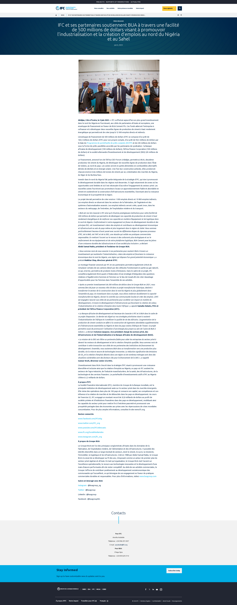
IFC (93, 589)
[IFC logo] (66, 8)
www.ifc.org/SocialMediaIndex (91, 432)
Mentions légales (145, 601)
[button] (180, 8)
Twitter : (81, 490)
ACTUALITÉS (136, 2)
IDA (89, 589)
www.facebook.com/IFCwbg (90, 419)
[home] (56, 15)
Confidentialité (156, 601)
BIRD (84, 589)
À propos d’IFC (61, 601)
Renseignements (177, 601)
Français (103, 601)
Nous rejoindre (167, 8)
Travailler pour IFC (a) (89, 601)
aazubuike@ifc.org (121, 545)
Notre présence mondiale (125, 8)
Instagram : (82, 485)
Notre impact (140, 8)
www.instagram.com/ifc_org (90, 437)
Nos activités (110, 8)
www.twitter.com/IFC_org (89, 423)
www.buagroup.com (147, 476)
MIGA (98, 589)
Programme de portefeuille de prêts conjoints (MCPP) (109, 143)
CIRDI (104, 589)
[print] (177, 15)
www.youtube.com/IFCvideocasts (92, 428)
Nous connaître (98, 8)
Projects (100, 2)
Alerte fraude (166, 601)
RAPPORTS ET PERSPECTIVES (117, 2)
